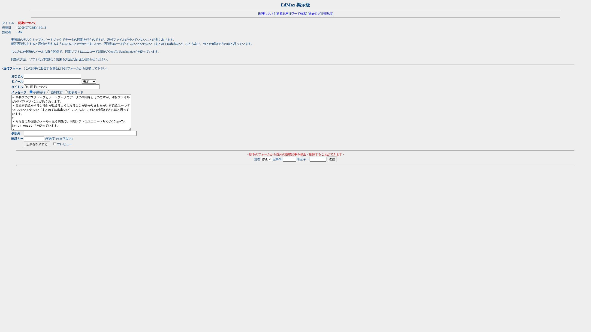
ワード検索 (298, 13)
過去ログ (315, 13)
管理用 (327, 13)
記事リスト (266, 13)
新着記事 (283, 13)
